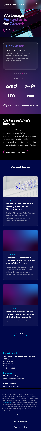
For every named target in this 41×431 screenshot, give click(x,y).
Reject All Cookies (20, 421)
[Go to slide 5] (22, 73)
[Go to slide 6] (24, 73)
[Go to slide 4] (20, 73)
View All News (20, 334)
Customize (20, 415)
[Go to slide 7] (26, 73)
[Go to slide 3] (18, 73)
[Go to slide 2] (16, 73)
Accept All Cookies (20, 427)
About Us (8, 30)
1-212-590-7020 (9, 368)
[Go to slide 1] (14, 73)
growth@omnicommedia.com (13, 379)
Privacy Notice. (6, 402)
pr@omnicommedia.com (11, 386)
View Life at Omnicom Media (15, 152)
